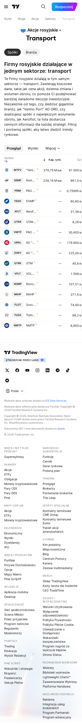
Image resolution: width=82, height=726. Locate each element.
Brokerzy (49, 488)
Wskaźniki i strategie (18, 668)
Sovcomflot (31, 304)
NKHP (30, 294)
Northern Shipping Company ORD (31, 180)
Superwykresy (14, 456)
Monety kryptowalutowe (20, 484)
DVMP (30, 201)
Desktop (10, 596)
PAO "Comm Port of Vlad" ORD (31, 232)
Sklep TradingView (55, 581)
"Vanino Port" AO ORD (31, 170)
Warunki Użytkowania (57, 607)
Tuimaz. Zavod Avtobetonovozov (31, 315)
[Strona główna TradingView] (16, 7)
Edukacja (10, 651)
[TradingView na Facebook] (17, 370)
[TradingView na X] (7, 370)
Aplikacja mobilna (16, 592)
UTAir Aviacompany (31, 222)
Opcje (8, 569)
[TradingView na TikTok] (68, 370)
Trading (9, 646)
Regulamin (11, 628)
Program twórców (16, 624)
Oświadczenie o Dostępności (54, 631)
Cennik (47, 461)
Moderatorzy (13, 633)
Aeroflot (31, 211)
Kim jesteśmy (52, 544)
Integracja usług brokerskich (54, 706)
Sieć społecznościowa (19, 610)
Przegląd (49, 484)
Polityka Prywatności (57, 620)
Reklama (48, 699)
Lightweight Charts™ (57, 677)
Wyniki (8, 538)
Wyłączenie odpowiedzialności (55, 613)
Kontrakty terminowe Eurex (57, 521)
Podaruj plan (51, 470)
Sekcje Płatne (13, 682)
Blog (46, 554)
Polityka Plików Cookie (58, 624)
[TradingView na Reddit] (7, 380)
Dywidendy (12, 542)
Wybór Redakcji (15, 655)
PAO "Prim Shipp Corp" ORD (31, 190)
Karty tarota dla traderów (60, 585)
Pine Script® (12, 579)
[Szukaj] (43, 7)
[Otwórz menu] (6, 7)
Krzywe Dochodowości (20, 565)
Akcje (8, 470)
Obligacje (10, 479)
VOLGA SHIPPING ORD (31, 273)
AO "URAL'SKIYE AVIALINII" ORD (31, 242)
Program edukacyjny (57, 717)
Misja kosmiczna (54, 549)
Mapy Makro (12, 574)
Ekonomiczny (13, 533)
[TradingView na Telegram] (58, 370)
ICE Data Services (55, 400)
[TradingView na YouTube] (27, 370)
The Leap (49, 498)
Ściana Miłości (14, 614)
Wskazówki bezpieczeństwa (54, 639)
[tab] (12, 52)
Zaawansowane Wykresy (60, 681)
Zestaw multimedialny (58, 568)
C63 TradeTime (53, 590)
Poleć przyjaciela (16, 619)
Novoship (31, 284)
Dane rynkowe (52, 466)
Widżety (48, 668)
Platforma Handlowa (56, 686)
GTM (29, 263)
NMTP (30, 325)
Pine (7, 498)
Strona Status (52, 654)
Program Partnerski (56, 712)
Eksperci (10, 673)
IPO (6, 547)
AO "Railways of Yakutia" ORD (31, 253)
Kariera (47, 563)
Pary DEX (10, 493)
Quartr (61, 428)
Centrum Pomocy (54, 558)
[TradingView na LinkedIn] (47, 370)
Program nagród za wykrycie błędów (56, 648)
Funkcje (48, 456)
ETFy (7, 474)
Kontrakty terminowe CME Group (57, 512)
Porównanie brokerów (58, 493)
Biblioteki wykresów (56, 672)
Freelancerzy (13, 678)
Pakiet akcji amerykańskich (53, 529)
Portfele (9, 560)
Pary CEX (10, 488)
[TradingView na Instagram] (37, 370)
